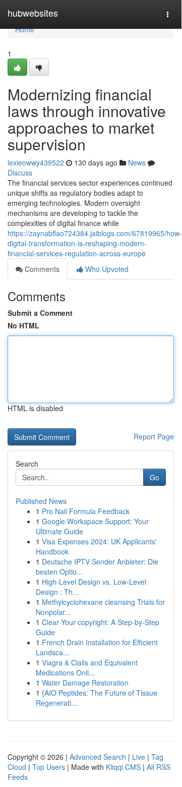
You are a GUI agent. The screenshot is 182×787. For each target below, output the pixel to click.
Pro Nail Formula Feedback (86, 511)
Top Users (48, 767)
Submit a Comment (40, 313)
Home (24, 29)
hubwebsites (33, 12)
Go (154, 477)
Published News (41, 501)
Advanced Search (98, 757)
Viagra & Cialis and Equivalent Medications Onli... (87, 667)
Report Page (154, 436)
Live (138, 757)
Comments (41, 269)
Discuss (20, 172)
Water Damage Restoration (85, 683)
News (137, 162)
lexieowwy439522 (36, 162)
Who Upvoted (106, 269)
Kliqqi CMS (123, 767)
